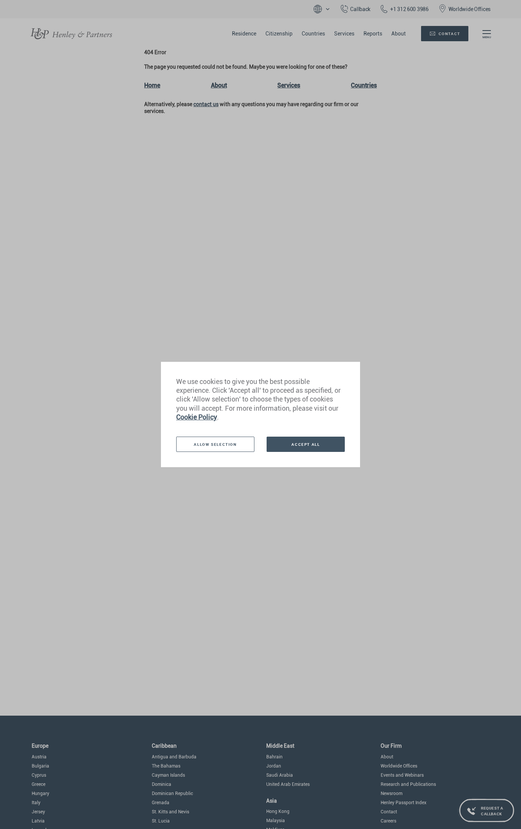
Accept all (305, 444)
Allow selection (215, 444)
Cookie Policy (196, 417)
